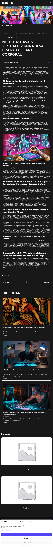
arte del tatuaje (13, 267)
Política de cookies (22, 545)
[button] (48, 62)
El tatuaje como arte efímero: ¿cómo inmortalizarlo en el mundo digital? (24, 327)
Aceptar (26, 534)
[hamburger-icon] (50, 2)
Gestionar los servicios (6, 530)
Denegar (26, 538)
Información (14, 37)
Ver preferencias (26, 542)
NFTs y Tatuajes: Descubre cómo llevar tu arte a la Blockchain (21, 370)
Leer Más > (5, 335)
